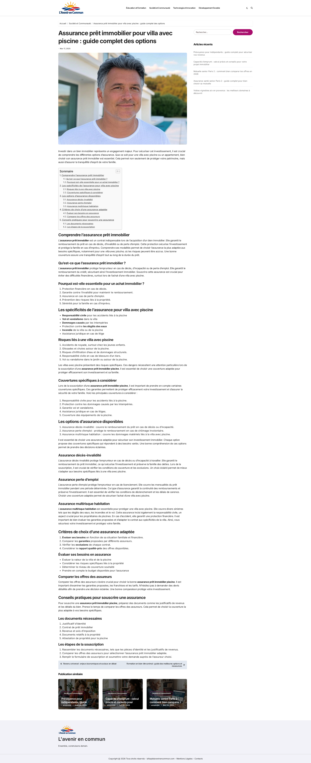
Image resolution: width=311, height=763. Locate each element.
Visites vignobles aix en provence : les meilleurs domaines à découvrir (222, 91)
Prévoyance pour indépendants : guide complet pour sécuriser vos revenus (223, 53)
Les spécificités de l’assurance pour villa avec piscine (90, 185)
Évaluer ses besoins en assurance (83, 213)
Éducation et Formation (136, 8)
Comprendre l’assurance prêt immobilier (83, 175)
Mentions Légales (185, 758)
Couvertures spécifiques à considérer (85, 192)
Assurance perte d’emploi (79, 203)
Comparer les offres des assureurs (83, 216)
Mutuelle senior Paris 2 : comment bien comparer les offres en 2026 (167, 702)
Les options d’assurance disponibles (81, 196)
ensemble (67, 705)
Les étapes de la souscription (81, 227)
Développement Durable (209, 8)
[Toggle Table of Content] (116, 171)
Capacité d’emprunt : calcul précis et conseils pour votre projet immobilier (122, 702)
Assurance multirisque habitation (82, 206)
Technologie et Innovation (184, 8)
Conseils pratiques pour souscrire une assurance (88, 220)
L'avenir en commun (81, 739)
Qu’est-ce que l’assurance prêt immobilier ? (86, 179)
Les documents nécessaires (80, 223)
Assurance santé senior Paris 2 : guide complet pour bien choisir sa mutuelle (220, 82)
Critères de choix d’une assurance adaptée (84, 209)
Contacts (198, 758)
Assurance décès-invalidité (80, 199)
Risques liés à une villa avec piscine (83, 189)
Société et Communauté (159, 8)
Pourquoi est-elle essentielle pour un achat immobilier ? (93, 182)
